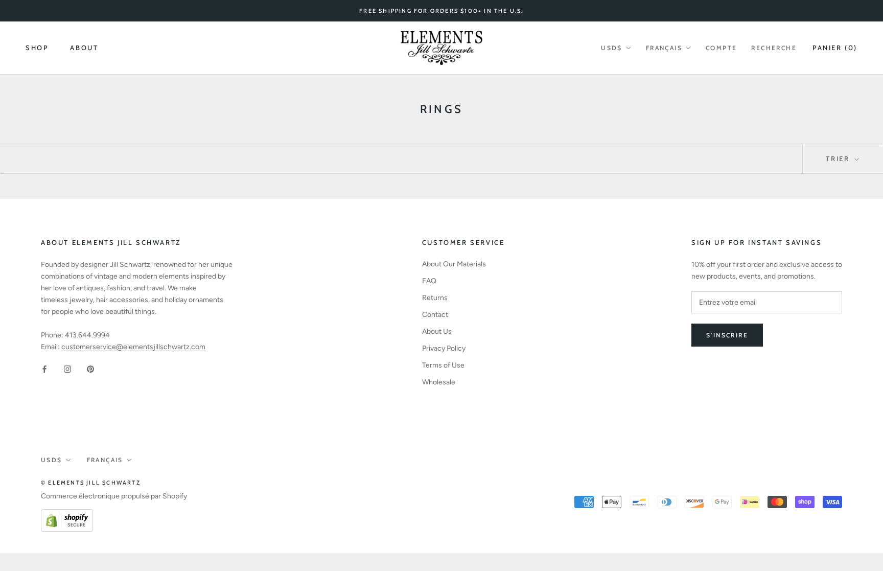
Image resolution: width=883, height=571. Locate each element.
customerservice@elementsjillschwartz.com (133, 346)
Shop (37, 47)
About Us (437, 331)
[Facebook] (44, 369)
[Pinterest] (90, 369)
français (664, 48)
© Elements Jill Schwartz (91, 482)
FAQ (429, 281)
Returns (435, 297)
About (84, 47)
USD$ (611, 48)
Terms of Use (443, 365)
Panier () (834, 47)
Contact (435, 314)
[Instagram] (67, 369)
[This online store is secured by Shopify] (67, 515)
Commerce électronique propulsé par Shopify (114, 496)
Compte (721, 48)
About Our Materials (454, 264)
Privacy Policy (444, 348)
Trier (839, 158)
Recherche (774, 48)
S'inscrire (727, 335)
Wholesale (438, 382)
